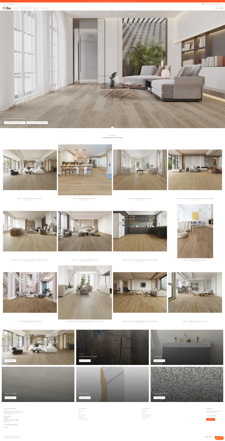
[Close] (222, 431)
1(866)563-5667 (15, 424)
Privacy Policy (81, 417)
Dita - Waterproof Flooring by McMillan (30, 321)
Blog (79, 413)
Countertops (44, 8)
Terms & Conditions (82, 415)
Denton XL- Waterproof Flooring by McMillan (140, 198)
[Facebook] (4, 427)
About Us (80, 411)
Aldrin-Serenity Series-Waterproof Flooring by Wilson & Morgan (85, 321)
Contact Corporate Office (83, 418)
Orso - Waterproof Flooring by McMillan (84, 198)
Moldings (36, 8)
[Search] (218, 8)
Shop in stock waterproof (14, 122)
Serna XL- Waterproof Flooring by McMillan (30, 198)
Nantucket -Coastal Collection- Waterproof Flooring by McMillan (195, 198)
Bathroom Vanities (26, 8)
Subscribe (210, 419)
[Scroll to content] (112, 128)
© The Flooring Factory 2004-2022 (13, 436)
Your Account (144, 411)
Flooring (15, 8)
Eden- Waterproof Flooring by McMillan (195, 259)
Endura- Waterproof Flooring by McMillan (195, 321)
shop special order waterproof (37, 122)
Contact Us (144, 418)
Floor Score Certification (146, 417)
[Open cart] (221, 8)
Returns (143, 413)
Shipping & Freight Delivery (147, 415)
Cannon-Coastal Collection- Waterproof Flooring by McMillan (30, 259)
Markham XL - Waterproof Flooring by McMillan (85, 259)
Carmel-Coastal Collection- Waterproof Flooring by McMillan (140, 259)
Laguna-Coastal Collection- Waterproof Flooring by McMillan (140, 321)
